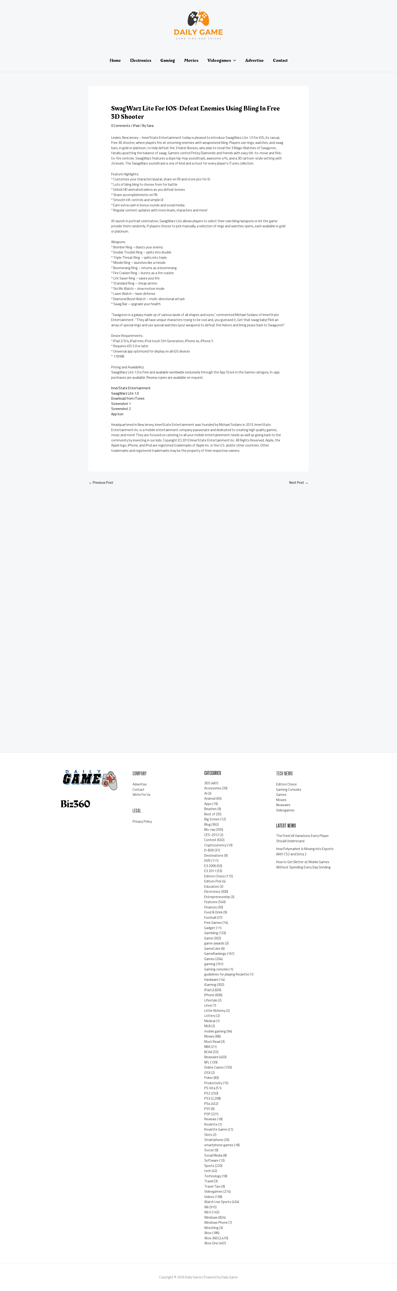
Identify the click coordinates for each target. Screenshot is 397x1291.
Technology (212, 1176)
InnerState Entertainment (131, 388)
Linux (208, 1005)
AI (205, 793)
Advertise (140, 784)
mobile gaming (215, 1031)
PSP (207, 1114)
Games (209, 958)
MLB (207, 1026)
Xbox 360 (211, 1238)
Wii (206, 1207)
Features (211, 902)
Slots (208, 1134)
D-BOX (209, 850)
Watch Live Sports (217, 1201)
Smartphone (213, 1139)
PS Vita (209, 1088)
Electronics (212, 891)
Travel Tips (212, 1186)
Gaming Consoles (288, 789)
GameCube (212, 948)
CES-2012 (211, 834)
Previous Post (101, 482)
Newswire (211, 1057)
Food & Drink (213, 912)
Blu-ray (209, 829)
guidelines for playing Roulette (226, 974)
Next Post (298, 482)
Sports (209, 1165)
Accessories (212, 788)
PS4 (207, 1103)
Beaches (210, 808)
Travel (208, 1181)
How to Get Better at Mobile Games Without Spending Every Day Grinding (303, 864)
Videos (209, 1196)
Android (210, 798)
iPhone (209, 995)
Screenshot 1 (121, 403)
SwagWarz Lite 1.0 (125, 393)
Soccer (209, 1150)
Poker (208, 1077)
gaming (209, 964)
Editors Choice (214, 876)
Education (211, 886)
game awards (214, 943)
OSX (207, 1072)
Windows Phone (216, 1222)
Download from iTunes (128, 398)
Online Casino (214, 1067)
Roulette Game (215, 1129)
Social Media (213, 1155)
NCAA (208, 1052)
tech (207, 1170)
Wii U (207, 1212)
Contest (210, 839)
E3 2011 (210, 870)
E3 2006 (210, 865)
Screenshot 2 (121, 408)
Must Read (212, 1041)
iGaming (210, 984)
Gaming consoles (216, 969)
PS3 (207, 1098)
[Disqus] (198, 550)
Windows (211, 1217)
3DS (207, 783)
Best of (209, 814)
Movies (209, 1036)
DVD (207, 860)
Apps (208, 803)
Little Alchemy (214, 1010)
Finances (210, 907)
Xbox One (211, 1243)
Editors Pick (212, 881)
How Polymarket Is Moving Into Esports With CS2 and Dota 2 (305, 851)
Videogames (213, 1191)
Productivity (213, 1083)
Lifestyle (210, 1000)
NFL (207, 1062)
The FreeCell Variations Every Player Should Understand (302, 838)
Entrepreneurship (217, 896)
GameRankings (215, 953)
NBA (207, 1046)
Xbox (207, 1232)
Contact (139, 789)
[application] (233, 60)
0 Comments (120, 125)
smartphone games (218, 1145)
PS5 (207, 1108)
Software (211, 1160)
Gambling (211, 933)
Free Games (213, 922)
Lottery (210, 1015)
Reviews (210, 1119)
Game (208, 938)
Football (210, 917)
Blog (207, 824)
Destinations (213, 855)
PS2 (207, 1093)
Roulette (211, 1124)
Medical (209, 1021)
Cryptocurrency (215, 845)
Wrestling (211, 1227)
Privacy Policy (142, 821)
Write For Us (141, 794)
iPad (136, 125)
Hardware (211, 979)
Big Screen (212, 819)
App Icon (117, 414)
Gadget (209, 927)
